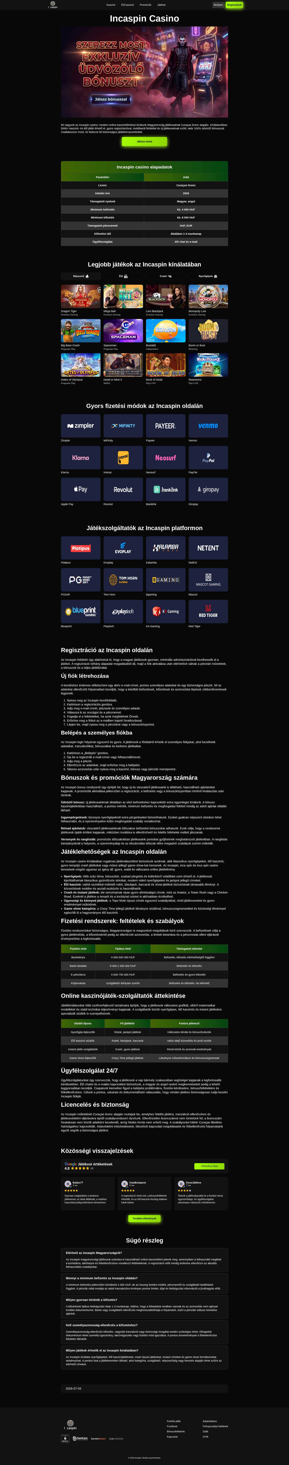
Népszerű (78, 276)
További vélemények (144, 1218)
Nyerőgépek (206, 276)
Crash (163, 276)
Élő (121, 276)
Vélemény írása (209, 1166)
